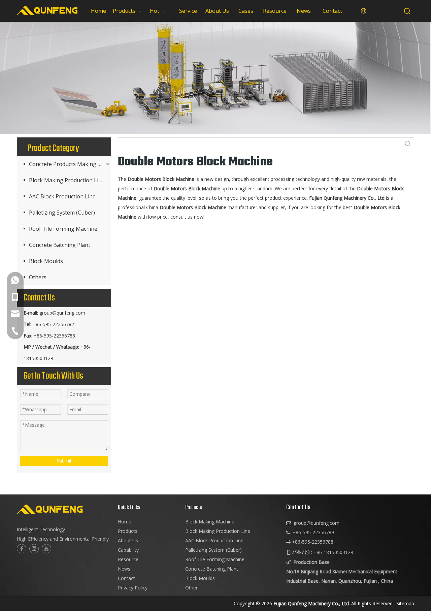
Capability (128, 550)
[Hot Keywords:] (407, 11)
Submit (64, 460)
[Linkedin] (34, 548)
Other (191, 587)
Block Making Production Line (67, 180)
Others (37, 277)
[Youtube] (46, 548)
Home (124, 521)
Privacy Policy (132, 587)
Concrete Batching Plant (59, 245)
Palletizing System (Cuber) (62, 212)
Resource (128, 559)
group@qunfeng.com (62, 313)
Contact (126, 578)
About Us (128, 540)
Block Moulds (46, 261)
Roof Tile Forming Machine (63, 228)
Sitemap (405, 603)
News (124, 569)
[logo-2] (64, 509)
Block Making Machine (209, 521)
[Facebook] (21, 548)
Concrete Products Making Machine (70, 164)
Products (127, 531)
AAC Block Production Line (62, 196)
